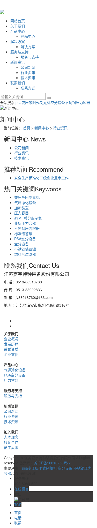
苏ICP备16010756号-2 (52, 462)
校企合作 (11, 442)
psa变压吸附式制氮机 (33, 102)
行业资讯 (28, 72)
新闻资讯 (17, 62)
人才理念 (11, 437)
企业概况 (11, 338)
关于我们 (17, 25)
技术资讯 (28, 77)
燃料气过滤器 (25, 254)
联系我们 (17, 82)
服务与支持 (19, 51)
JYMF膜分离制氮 (28, 218)
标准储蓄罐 (23, 233)
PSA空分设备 (25, 238)
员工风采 (11, 447)
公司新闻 (28, 67)
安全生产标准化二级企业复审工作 (41, 177)
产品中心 (17, 31)
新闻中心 (41, 127)
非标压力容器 (25, 223)
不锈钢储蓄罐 (25, 249)
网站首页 (17, 20)
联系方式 (28, 87)
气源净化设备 (25, 202)
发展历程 (11, 343)
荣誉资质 (11, 349)
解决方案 (17, 41)
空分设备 (57, 102)
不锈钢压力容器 (77, 102)
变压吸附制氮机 (27, 197)
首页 (26, 127)
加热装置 (21, 207)
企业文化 (11, 354)
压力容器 (21, 212)
